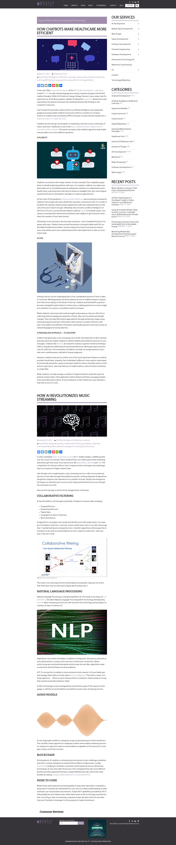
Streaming (90, 447)
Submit (81, 823)
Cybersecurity (117, 119)
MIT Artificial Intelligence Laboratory (89, 91)
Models (48, 447)
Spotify (91, 463)
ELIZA (46, 93)
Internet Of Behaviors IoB (122, 142)
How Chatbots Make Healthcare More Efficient (72, 31)
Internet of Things (119, 147)
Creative (115, 75)
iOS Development (119, 152)
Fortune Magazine (78, 675)
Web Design (116, 172)
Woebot (90, 80)
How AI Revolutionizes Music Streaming (63, 398)
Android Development (121, 96)
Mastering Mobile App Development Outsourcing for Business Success (124, 234)
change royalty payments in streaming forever (71, 775)
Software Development (121, 167)
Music (54, 447)
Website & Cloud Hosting (122, 65)
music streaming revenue (63, 457)
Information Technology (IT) (123, 60)
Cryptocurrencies (119, 114)
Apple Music (82, 463)
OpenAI (40, 603)
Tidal (99, 463)
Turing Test (87, 99)
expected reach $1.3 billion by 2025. (51, 119)
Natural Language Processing (60, 80)
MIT (46, 80)
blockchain (41, 766)
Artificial (44, 444)
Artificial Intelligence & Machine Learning (58, 77)
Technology (81, 80)
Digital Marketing (119, 124)
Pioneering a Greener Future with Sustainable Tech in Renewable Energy (125, 224)
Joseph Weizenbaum (59, 91)
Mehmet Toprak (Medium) (48, 578)
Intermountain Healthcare (72, 199)
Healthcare (92, 77)
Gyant (82, 211)
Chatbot (79, 77)
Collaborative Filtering (73, 444)
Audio (51, 444)
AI (40, 77)
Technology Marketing (121, 80)
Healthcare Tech (60, 74)
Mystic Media (113, 823)
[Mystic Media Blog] (48, 4)
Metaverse (116, 157)
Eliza (85, 77)
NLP (74, 80)
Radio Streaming (118, 162)
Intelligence (88, 444)
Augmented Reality (119, 109)
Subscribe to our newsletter (66, 820)
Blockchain (58, 444)
